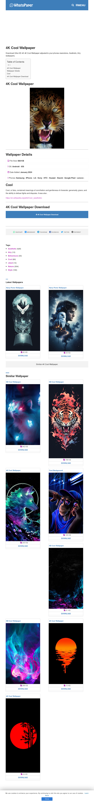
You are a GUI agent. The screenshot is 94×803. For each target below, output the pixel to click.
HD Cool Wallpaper (13, 382)
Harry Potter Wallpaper (15, 288)
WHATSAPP (18, 232)
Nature (11, 266)
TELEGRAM (43, 232)
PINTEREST (77, 232)
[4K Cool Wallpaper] (47, 118)
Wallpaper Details (13, 71)
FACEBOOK (55, 232)
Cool (8, 73)
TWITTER (66, 232)
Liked (10, 263)
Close (47, 799)
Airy (10, 252)
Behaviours (13, 255)
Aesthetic (12, 248)
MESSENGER (31, 232)
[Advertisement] (47, 27)
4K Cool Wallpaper (14, 68)
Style (10, 270)
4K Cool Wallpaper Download (17, 76)
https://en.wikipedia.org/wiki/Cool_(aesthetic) (24, 198)
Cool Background (56, 470)
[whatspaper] (21, 5)
